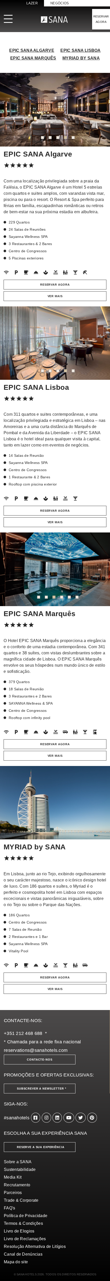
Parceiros (13, 1192)
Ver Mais (55, 296)
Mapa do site (16, 1262)
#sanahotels (16, 1117)
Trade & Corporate (21, 1200)
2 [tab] (50, 137)
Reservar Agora (55, 284)
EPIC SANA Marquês (33, 58)
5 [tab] (73, 137)
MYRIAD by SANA (81, 58)
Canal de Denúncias (23, 1254)
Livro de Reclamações (25, 1239)
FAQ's (9, 1208)
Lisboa (87, 420)
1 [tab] (42, 137)
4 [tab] (65, 137)
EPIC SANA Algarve (31, 50)
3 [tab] (57, 137)
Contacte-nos (39, 1059)
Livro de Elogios (19, 1231)
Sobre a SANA (17, 1162)
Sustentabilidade (20, 1169)
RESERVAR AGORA (101, 19)
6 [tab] (77, 597)
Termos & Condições (23, 1223)
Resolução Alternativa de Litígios (35, 1246)
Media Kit (12, 1177)
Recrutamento (17, 1185)
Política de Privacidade (25, 1216)
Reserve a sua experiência (40, 1147)
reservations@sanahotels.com (36, 1050)
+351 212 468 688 (23, 1033)
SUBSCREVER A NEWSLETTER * (41, 1088)
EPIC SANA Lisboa (80, 50)
